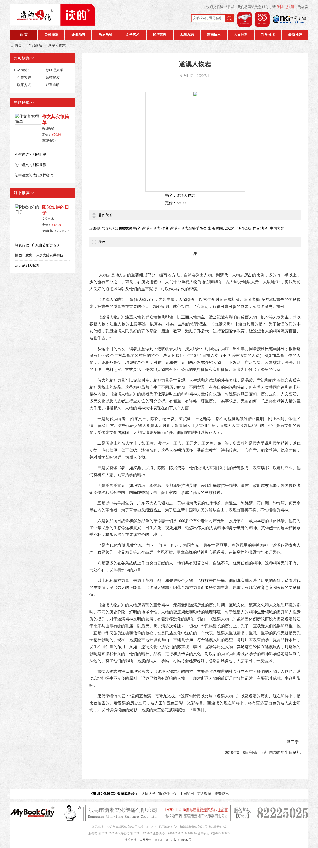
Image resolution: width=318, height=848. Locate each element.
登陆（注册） (287, 7)
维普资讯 (222, 794)
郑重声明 (53, 85)
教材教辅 (106, 34)
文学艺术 (133, 34)
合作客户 (24, 77)
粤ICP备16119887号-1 (180, 840)
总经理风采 (54, 70)
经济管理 (160, 34)
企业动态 (78, 34)
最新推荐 (295, 34)
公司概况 (51, 34)
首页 (18, 45)
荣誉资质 (53, 77)
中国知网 (187, 794)
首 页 (24, 34)
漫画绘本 (214, 34)
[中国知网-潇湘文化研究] (289, 25)
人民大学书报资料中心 (159, 794)
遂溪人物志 (57, 45)
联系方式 (24, 85)
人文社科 (241, 34)
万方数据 (204, 794)
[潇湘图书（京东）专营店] (244, 25)
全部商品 (35, 45)
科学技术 (268, 34)
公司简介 (24, 70)
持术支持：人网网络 (137, 840)
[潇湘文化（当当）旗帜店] (262, 25)
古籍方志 (187, 34)
